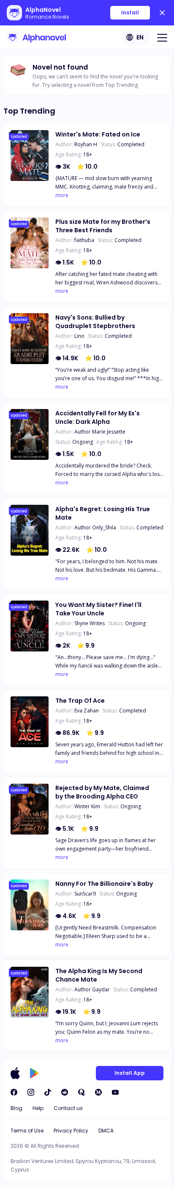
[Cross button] (162, 13)
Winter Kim (87, 806)
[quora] (81, 1092)
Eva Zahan (86, 710)
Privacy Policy (71, 1130)
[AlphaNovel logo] (36, 37)
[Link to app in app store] (15, 1073)
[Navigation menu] (162, 37)
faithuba (84, 240)
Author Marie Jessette (99, 431)
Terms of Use (27, 1130)
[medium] (98, 1092)
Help (38, 1108)
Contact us (68, 1108)
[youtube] (115, 1092)
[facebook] (14, 1092)
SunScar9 (85, 893)
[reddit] (64, 1092)
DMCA (106, 1130)
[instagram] (30, 1092)
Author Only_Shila (95, 527)
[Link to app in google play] (34, 1073)
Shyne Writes (89, 623)
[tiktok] (47, 1092)
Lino (79, 335)
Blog (16, 1108)
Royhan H (85, 144)
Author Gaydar (92, 989)
